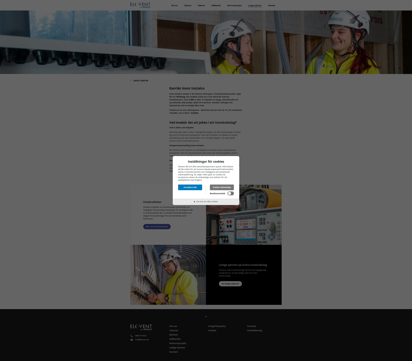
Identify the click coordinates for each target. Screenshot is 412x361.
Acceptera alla (190, 187)
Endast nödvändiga (222, 187)
